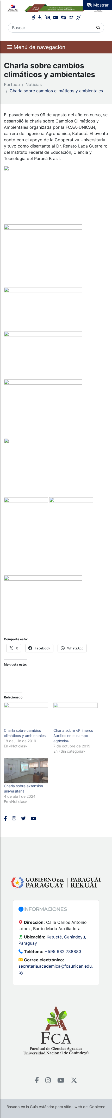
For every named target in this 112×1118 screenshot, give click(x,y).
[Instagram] (48, 1080)
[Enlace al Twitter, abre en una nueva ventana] (23, 818)
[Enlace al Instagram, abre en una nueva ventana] (14, 818)
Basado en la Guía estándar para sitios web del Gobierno (56, 1106)
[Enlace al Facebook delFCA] (5, 818)
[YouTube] (60, 1080)
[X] (74, 1080)
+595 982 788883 (63, 951)
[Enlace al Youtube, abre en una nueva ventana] (33, 818)
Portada (12, 84)
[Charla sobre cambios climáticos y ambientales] (26, 715)
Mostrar (100, 5)
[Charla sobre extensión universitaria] (26, 770)
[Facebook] (37, 1080)
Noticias (34, 84)
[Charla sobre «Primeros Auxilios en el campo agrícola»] (75, 715)
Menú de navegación (38, 47)
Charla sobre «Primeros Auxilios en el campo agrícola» (73, 735)
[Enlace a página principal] (56, 7)
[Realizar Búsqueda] (98, 28)
